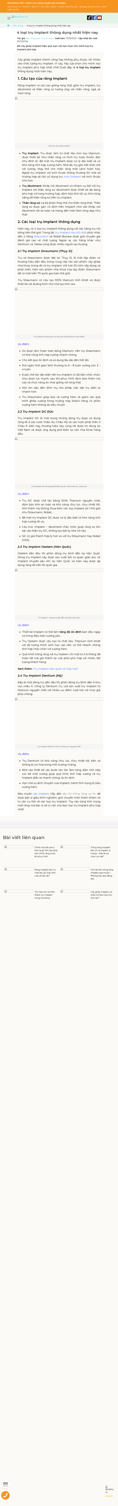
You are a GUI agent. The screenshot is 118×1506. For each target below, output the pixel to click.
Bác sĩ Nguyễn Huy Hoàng (39, 38)
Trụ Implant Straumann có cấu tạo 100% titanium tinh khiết (59, 336)
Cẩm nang (18, 25)
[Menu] (9, 18)
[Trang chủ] (8, 25)
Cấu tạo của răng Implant (59, 146)
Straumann (41, 236)
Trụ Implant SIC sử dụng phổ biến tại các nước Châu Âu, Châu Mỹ (59, 486)
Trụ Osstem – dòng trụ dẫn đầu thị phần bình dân (59, 618)
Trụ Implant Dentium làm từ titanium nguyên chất (59, 746)
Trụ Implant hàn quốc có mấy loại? (56, 668)
